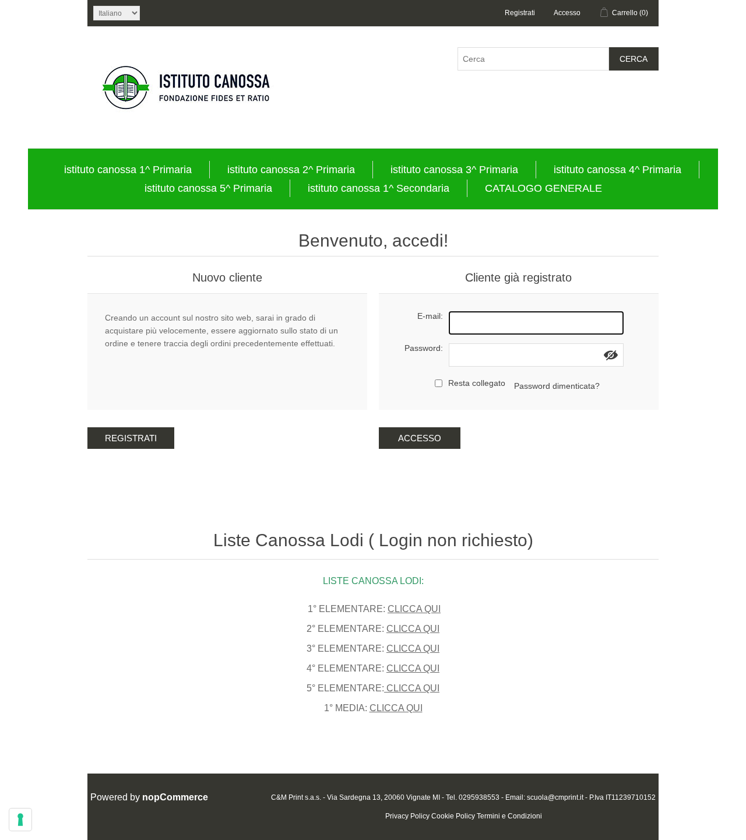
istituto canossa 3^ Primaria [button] (454, 169)
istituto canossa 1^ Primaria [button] (128, 169)
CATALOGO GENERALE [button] (543, 188)
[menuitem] (128, 169)
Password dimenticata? (557, 386)
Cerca (634, 59)
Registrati (520, 13)
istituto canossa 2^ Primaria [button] (291, 169)
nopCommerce (175, 797)
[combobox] (533, 59)
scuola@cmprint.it (555, 797)
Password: (423, 348)
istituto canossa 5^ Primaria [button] (208, 188)
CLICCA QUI (414, 609)
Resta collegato (476, 383)
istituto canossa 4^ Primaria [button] (617, 169)
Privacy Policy (407, 816)
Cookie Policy (453, 816)
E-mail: (430, 316)
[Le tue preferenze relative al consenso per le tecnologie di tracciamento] (20, 820)
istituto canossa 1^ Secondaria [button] (378, 188)
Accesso (567, 13)
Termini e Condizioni (509, 816)
